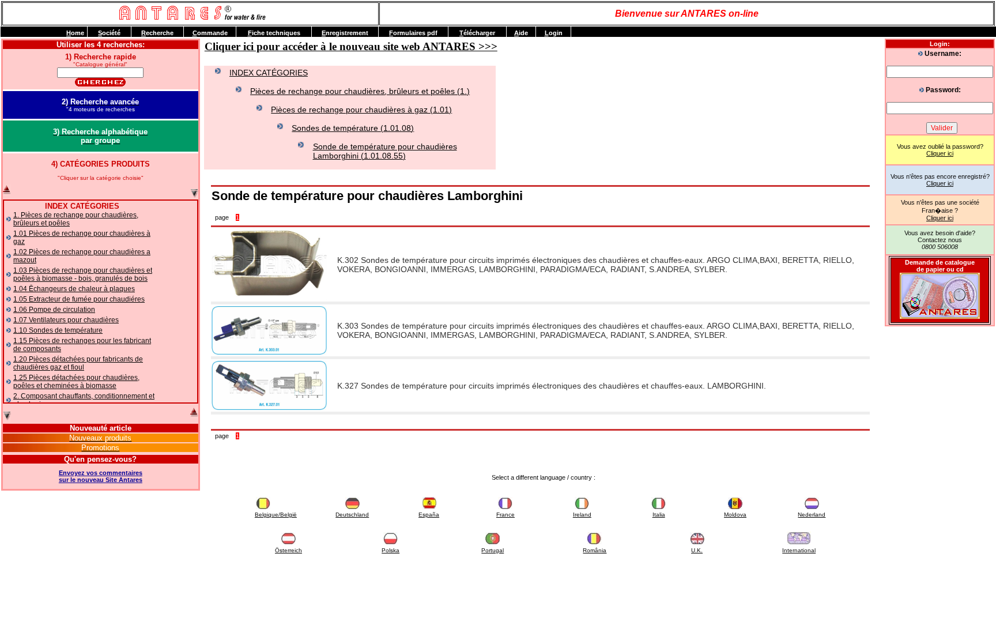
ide (521, 32)
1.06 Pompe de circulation (54, 310)
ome (75, 32)
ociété (109, 32)
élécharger (477, 32)
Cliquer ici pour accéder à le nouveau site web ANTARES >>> (351, 46)
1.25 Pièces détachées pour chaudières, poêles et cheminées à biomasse (76, 382)
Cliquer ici (939, 153)
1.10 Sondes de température (58, 330)
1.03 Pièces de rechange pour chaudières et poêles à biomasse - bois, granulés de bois (82, 274)
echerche (157, 32)
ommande (210, 32)
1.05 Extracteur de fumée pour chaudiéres (79, 299)
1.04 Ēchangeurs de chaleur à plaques (74, 289)
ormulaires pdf (413, 32)
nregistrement (345, 32)
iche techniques (274, 32)
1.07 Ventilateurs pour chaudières (66, 320)
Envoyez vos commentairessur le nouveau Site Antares (100, 476)
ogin (554, 32)
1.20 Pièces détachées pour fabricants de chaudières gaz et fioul (78, 363)
